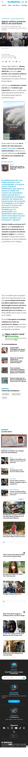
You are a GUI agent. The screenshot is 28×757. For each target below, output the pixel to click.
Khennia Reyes (6, 54)
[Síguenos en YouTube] (16, 728)
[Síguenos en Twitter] (8, 728)
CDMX (9, 5)
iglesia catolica (16, 394)
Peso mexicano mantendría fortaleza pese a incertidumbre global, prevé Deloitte (17, 370)
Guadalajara (24, 5)
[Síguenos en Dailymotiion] (14, 732)
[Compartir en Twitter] (9, 61)
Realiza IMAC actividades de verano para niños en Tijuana (17, 349)
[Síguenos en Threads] (24, 728)
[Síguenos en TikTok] (20, 728)
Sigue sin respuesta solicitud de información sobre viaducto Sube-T (16, 360)
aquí (16, 339)
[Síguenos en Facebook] (4, 728)
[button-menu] (2, 2)
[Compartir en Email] (16, 61)
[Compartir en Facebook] (6, 61)
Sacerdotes (20, 18)
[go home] (14, 742)
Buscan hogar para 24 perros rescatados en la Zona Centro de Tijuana (18, 379)
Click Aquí (14, 701)
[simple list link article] (14, 441)
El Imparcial (5, 18)
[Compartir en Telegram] (13, 61)
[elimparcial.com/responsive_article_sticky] (27, 747)
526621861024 (14, 694)
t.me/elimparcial (14, 717)
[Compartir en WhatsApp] (3, 61)
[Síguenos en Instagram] (12, 728)
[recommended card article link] (5, 167)
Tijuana (12, 18)
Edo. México (16, 5)
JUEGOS (4, 5)
